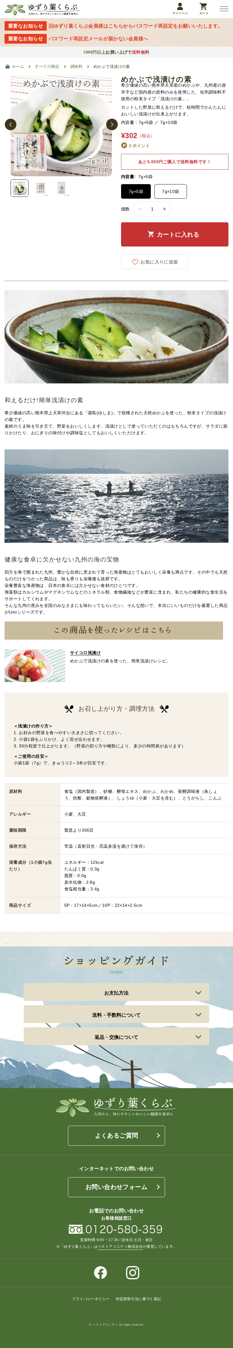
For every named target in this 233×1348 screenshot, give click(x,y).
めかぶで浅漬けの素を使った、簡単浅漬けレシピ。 (120, 656)
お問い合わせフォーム (116, 1187)
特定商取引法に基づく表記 (138, 1299)
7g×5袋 (136, 191)
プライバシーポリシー (91, 1299)
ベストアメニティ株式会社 (120, 1246)
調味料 (76, 67)
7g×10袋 (170, 191)
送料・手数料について (116, 1015)
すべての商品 (47, 67)
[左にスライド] (11, 124)
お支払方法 (116, 992)
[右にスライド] (112, 124)
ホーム (18, 67)
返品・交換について (116, 1037)
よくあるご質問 (116, 1135)
